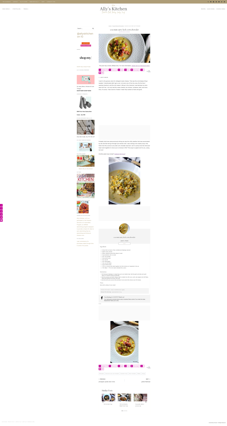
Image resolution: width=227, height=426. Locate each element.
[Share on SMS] (1, 220)
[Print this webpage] (1, 214)
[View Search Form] (208, 2)
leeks (139, 373)
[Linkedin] (224, 2)
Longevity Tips (51, 1)
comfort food (124, 373)
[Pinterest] (216, 2)
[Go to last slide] (103, 402)
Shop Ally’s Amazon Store (28, 421)
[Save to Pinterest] (1, 208)
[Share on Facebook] (1, 205)
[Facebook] (211, 2)
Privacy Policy (11, 421)
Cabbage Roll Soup (119, 154)
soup (143, 373)
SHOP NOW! (80, 90)
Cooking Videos (220, 8)
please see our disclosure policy (141, 65)
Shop (43, 1)
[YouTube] (219, 2)
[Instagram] (213, 2)
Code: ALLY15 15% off (88, 136)
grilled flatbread (145, 380)
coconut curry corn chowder (112, 373)
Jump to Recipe (104, 77)
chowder (101, 373)
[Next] (146, 402)
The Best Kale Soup (108, 404)
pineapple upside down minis (107, 380)
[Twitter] (221, 2)
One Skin (79, 136)
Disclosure (4, 421)
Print (124, 243)
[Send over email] (1, 211)
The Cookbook (7, 1)
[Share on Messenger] (1, 217)
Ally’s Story (23, 1)
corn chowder (132, 373)
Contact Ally (18, 421)
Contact (15, 1)
